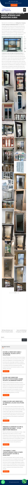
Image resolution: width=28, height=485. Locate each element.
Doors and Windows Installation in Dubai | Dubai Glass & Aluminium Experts (13, 378)
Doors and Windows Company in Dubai (21, 331)
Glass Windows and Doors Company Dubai (7, 331)
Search (2, 337)
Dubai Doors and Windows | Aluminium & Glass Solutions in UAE (13, 402)
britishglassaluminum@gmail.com (13, 3)
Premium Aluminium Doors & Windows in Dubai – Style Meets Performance (13, 428)
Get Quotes (14, 5)
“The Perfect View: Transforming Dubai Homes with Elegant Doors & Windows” (13, 453)
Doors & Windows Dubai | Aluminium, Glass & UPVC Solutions (12, 353)
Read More (6, 371)
